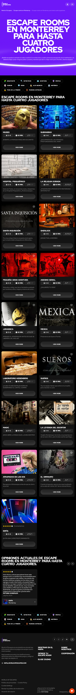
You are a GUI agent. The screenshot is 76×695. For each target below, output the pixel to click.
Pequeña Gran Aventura (15, 280)
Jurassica (8, 329)
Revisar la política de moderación (12, 689)
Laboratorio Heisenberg (15, 378)
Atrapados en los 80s (14, 477)
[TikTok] (63, 639)
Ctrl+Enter (44, 692)
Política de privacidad (8, 683)
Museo (6, 132)
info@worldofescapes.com (15, 663)
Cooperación (68, 653)
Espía (5, 531)
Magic (6, 427)
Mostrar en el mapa (45, 648)
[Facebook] (54, 639)
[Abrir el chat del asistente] (72, 691)
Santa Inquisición (11, 230)
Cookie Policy (22, 683)
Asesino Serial (48, 280)
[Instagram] (58, 639)
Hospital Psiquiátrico (14, 181)
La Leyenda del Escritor (53, 427)
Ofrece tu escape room (44, 654)
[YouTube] (67, 639)
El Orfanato (47, 477)
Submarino (46, 132)
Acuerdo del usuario (8, 692)
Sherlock (45, 230)
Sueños (44, 378)
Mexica (44, 329)
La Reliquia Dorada (51, 181)
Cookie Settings (6, 686)
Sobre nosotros (66, 648)
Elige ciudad (44, 659)
